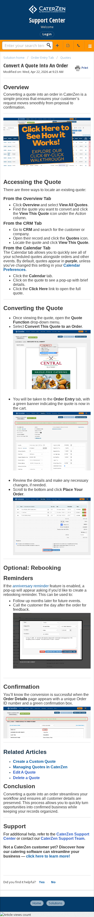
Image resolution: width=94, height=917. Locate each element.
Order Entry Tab (42, 57)
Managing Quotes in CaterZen (40, 767)
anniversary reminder (31, 586)
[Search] (50, 45)
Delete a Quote (26, 778)
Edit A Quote (24, 772)
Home (37, 903)
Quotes (65, 57)
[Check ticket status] (68, 45)
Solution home (14, 57)
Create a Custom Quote (34, 761)
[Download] (38, 468)
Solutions (55, 903)
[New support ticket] (57, 45)
